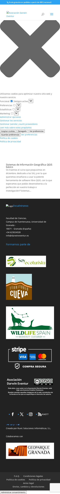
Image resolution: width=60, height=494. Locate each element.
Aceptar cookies (8, 131)
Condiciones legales (33, 476)
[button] (30, 48)
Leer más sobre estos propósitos (16, 127)
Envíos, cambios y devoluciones (28, 486)
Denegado (22, 131)
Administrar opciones (10, 117)
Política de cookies (9, 138)
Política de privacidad (10, 141)
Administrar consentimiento (13, 492)
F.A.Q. (17, 476)
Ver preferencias (37, 131)
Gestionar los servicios (11, 120)
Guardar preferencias (10, 134)
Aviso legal (28, 483)
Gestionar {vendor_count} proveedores (19, 124)
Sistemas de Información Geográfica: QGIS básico (29, 166)
